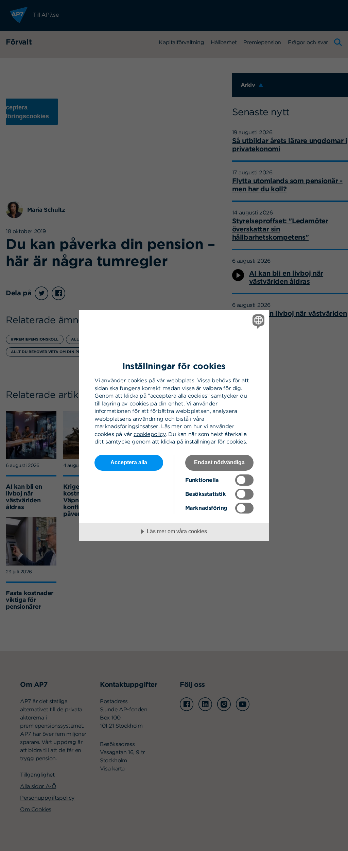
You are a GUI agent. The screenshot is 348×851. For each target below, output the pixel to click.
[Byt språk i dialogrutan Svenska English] (257, 321)
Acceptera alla (128, 462)
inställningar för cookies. (216, 441)
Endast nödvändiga (219, 462)
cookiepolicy (150, 434)
